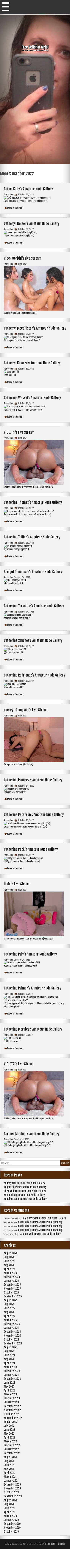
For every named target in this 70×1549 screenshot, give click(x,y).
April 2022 (9, 1437)
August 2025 (10, 1300)
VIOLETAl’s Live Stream (19, 432)
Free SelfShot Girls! (35, 47)
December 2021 (12, 1453)
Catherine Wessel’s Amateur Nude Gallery (32, 397)
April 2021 (9, 1472)
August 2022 (10, 1421)
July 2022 (9, 1425)
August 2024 (11, 1347)
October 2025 (11, 1292)
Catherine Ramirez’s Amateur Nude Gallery (33, 780)
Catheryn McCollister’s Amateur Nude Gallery (35, 328)
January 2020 (11, 1519)
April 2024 (9, 1363)
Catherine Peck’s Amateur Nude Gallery (31, 849)
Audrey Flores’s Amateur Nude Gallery (24, 1183)
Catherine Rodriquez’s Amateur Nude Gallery (34, 675)
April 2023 (9, 1390)
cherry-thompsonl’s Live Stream (26, 710)
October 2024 (11, 1339)
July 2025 (9, 1304)
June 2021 (9, 1465)
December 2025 (12, 1284)
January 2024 (11, 1374)
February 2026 (12, 1276)
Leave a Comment (15, 208)
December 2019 (12, 1523)
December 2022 (12, 1406)
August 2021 (10, 1457)
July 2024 (9, 1351)
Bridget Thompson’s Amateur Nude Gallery (33, 572)
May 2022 (9, 1433)
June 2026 (9, 1261)
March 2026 (10, 1272)
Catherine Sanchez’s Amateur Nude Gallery (33, 640)
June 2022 (9, 1429)
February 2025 (12, 1323)
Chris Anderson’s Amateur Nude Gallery (25, 1191)
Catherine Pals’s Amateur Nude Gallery (30, 954)
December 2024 (12, 1331)
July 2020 (9, 1504)
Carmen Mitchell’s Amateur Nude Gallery (31, 1134)
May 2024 (9, 1359)
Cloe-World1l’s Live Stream (22, 258)
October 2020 (11, 1492)
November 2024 (12, 1335)
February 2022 (12, 1445)
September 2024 (13, 1343)
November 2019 (12, 1527)
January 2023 (11, 1402)
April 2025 (9, 1316)
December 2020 (12, 1484)
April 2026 (9, 1269)
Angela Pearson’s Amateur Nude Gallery (25, 1187)
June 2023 (9, 1382)
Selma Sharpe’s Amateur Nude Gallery (24, 1194)
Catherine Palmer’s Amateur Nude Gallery (32, 988)
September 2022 (13, 1417)
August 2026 (11, 1253)
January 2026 (11, 1280)
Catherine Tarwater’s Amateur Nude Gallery (34, 606)
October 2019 (11, 1531)
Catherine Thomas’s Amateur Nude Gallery (33, 502)
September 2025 (13, 1296)
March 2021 (10, 1476)
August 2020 (11, 1500)
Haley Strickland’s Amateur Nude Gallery (44, 1218)
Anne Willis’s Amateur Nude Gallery (42, 1233)
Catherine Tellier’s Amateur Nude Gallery (32, 537)
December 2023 (12, 1378)
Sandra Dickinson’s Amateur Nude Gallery (40, 1222)
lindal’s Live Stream (17, 884)
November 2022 (12, 1410)
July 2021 (9, 1461)
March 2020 (10, 1515)
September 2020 (13, 1496)
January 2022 (11, 1449)
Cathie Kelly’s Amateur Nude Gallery (28, 189)
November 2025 (12, 1288)
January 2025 (11, 1327)
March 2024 (10, 1367)
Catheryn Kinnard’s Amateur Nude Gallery (32, 363)
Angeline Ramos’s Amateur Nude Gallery (25, 1198)
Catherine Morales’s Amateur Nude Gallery (33, 1029)
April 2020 (9, 1512)
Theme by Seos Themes (54, 1544)
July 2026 (9, 1257)
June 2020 (9, 1508)
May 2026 (9, 1265)
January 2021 (11, 1480)
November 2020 (12, 1488)
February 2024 (12, 1370)
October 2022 (11, 1414)
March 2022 (10, 1441)
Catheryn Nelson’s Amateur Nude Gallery (31, 223)
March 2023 (10, 1394)
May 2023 (9, 1386)
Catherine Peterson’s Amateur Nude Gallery (34, 814)
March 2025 (10, 1320)
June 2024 (9, 1355)
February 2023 (12, 1398)
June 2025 (9, 1308)
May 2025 (9, 1312)
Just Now (22, 264)
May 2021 (9, 1468)
